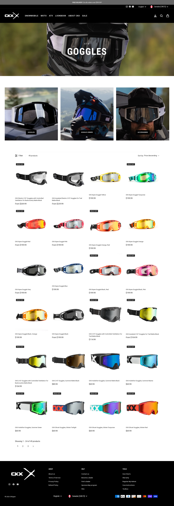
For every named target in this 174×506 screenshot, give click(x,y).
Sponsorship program (89, 485)
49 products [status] (33, 156)
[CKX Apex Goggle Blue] (68, 268)
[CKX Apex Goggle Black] (68, 314)
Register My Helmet (129, 481)
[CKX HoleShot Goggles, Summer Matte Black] (105, 361)
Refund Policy (53, 485)
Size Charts (127, 474)
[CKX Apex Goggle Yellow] (105, 177)
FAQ (82, 489)
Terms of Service (54, 478)
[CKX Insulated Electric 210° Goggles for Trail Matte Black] (68, 178)
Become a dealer (87, 478)
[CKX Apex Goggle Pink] (68, 224)
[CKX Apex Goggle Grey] (31, 270)
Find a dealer (85, 481)
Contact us (85, 474)
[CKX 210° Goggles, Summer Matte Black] (68, 361)
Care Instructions (129, 485)
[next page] (33, 446)
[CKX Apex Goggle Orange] (142, 224)
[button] (148, 156)
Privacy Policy (53, 481)
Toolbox (125, 489)
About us (52, 474)
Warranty (126, 478)
